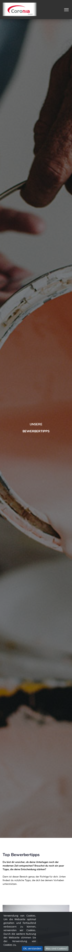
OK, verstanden (32, 948)
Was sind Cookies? (56, 948)
